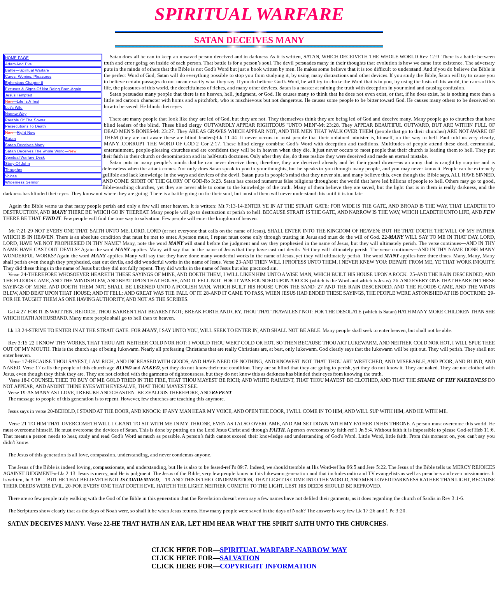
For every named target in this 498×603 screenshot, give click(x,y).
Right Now (26, 132)
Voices (11, 176)
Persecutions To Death (25, 126)
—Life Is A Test (22, 101)
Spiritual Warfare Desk (25, 157)
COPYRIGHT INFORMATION (268, 566)
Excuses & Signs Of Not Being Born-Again (43, 89)
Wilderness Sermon (22, 182)
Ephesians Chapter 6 (24, 82)
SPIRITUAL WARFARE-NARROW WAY (283, 550)
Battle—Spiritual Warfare (27, 70)
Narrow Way (15, 114)
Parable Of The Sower (25, 120)
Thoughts (13, 170)
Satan (10, 138)
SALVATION (240, 558)
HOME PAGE (17, 58)
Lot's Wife (14, 107)
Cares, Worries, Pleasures (28, 76)
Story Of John (17, 163)
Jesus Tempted (18, 95)
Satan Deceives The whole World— (40, 151)
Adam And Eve (18, 64)
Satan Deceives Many (24, 145)
